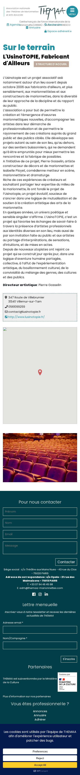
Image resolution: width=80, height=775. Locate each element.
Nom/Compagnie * (15, 638)
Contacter (66, 562)
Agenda (15, 24)
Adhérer (40, 719)
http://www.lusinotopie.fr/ (26, 317)
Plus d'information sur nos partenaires (27, 696)
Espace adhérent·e (60, 31)
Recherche (55, 24)
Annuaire (35, 27)
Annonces (40, 711)
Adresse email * (13, 622)
